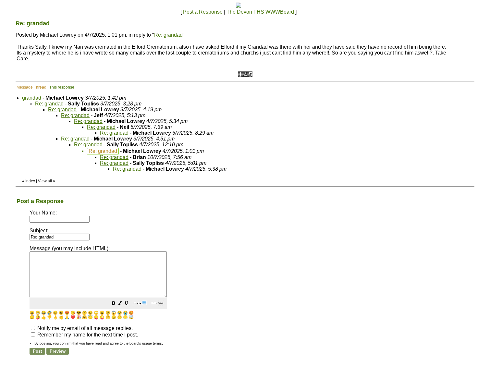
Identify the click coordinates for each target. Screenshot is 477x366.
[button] (113, 304)
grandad (31, 98)
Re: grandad (168, 35)
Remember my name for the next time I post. (87, 334)
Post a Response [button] (203, 12)
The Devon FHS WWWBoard (260, 12)
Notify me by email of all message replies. (84, 328)
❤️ (72, 317)
